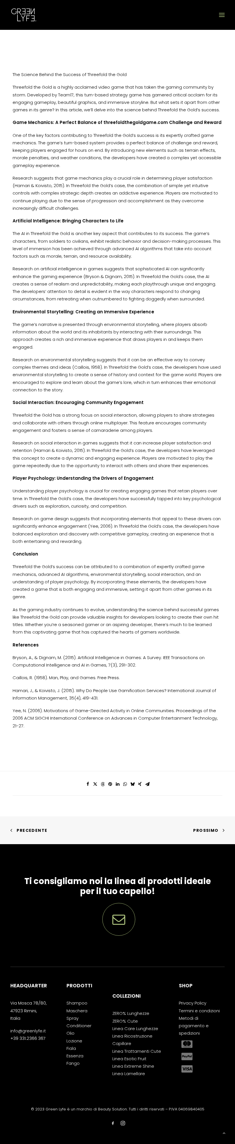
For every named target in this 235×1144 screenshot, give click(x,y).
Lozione (74, 1041)
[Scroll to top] (224, 1133)
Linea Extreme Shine (133, 1066)
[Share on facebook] (87, 784)
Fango (73, 1063)
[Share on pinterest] (110, 784)
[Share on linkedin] (117, 784)
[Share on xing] (139, 784)
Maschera (76, 1011)
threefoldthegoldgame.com (135, 122)
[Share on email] (147, 784)
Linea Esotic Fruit (129, 1059)
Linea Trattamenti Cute (136, 1051)
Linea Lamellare (128, 1074)
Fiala (71, 1048)
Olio (70, 1033)
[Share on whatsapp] (125, 784)
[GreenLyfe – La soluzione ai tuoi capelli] (23, 15)
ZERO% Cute (125, 1021)
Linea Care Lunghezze (135, 1028)
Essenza (74, 1056)
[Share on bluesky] (132, 784)
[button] (222, 15)
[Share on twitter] (95, 784)
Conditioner (78, 1026)
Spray (72, 1018)
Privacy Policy (192, 1003)
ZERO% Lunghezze (130, 1013)
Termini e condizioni (199, 1011)
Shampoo (76, 1003)
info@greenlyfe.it (28, 1031)
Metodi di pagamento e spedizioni (194, 1025)
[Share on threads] (102, 784)
